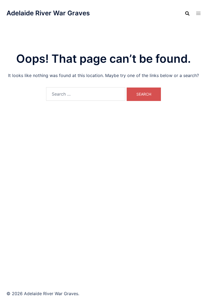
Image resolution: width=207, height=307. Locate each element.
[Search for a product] (187, 13)
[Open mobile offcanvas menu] (198, 13)
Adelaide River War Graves (48, 13)
